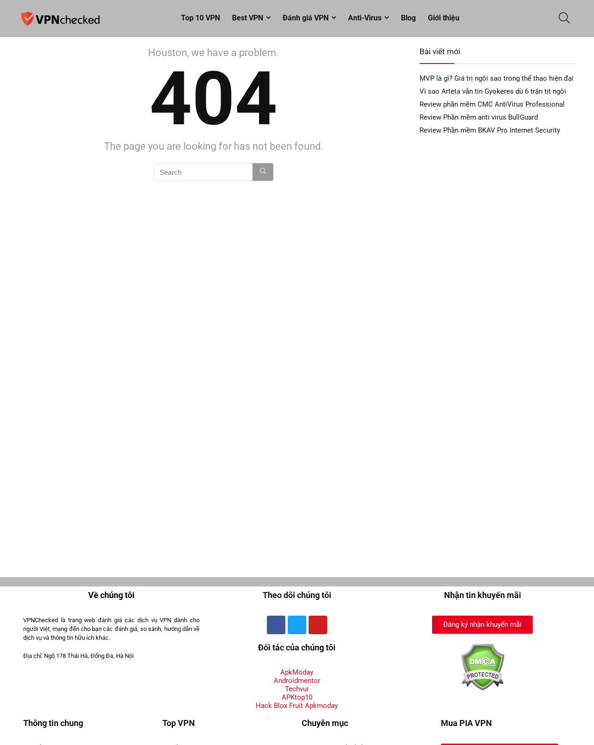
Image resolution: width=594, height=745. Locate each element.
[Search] (262, 172)
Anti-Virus (364, 17)
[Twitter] (297, 625)
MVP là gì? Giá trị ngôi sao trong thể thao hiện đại (497, 78)
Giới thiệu (443, 17)
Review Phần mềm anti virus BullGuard (479, 117)
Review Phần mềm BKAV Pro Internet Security (490, 130)
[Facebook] (276, 625)
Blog (408, 17)
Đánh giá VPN (306, 17)
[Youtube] (318, 625)
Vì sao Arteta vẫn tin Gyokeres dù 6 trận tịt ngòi (493, 91)
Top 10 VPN (200, 17)
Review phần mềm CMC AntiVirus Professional (492, 104)
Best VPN (247, 17)
